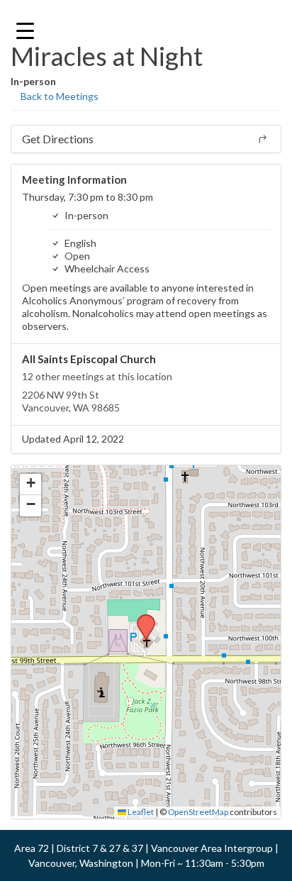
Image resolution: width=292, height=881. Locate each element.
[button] (141, 618)
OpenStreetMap (198, 812)
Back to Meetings (58, 96)
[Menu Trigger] (25, 30)
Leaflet (140, 812)
